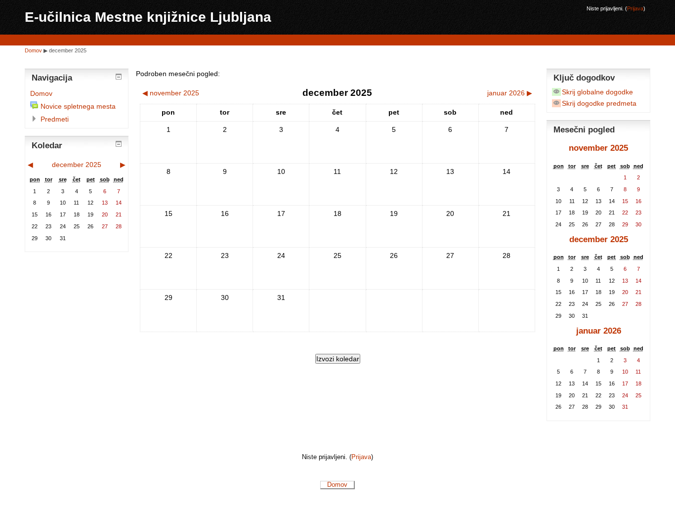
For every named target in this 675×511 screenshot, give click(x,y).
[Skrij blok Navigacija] (119, 77)
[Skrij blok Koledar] (119, 144)
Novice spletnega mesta (78, 106)
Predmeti (55, 119)
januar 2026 (598, 331)
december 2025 (67, 50)
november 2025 (598, 148)
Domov (33, 50)
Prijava (635, 8)
